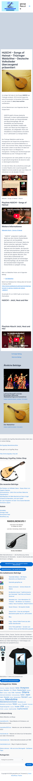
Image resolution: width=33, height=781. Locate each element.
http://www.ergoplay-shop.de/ (9, 454)
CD (11, 690)
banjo (17, 688)
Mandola (2, 699)
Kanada (6, 697)
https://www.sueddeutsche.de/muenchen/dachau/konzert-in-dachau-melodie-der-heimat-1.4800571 (16, 288)
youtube (19, 399)
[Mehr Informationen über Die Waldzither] (16, 413)
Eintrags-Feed (4, 512)
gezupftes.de (23, 6)
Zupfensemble (12, 709)
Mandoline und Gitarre (6, 704)
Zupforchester (22, 709)
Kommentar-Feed (5, 514)
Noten (15, 704)
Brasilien (6, 690)
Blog (10, 617)
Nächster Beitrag (16, 357)
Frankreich (18, 692)
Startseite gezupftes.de (15, 582)
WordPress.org (4, 516)
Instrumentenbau (16, 695)
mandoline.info (4, 721)
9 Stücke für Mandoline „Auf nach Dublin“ (12, 498)
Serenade (30, 704)
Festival (5, 692)
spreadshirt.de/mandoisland (10, 680)
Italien (22, 695)
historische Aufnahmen (5, 695)
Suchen (29, 764)
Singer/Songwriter (5, 706)
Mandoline (11, 699)
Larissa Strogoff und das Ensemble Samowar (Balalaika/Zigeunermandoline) (15, 395)
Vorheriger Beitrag (16, 354)
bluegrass (24, 688)
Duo (1, 692)
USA (22, 706)
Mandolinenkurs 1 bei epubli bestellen (13, 569)
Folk (13, 692)
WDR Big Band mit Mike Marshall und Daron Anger (14, 496)
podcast (19, 704)
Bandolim (12, 688)
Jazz (1, 697)
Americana (2, 688)
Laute (30, 697)
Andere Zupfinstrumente (10, 399)
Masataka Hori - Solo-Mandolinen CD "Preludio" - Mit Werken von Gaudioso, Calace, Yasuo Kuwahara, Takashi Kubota (21, 601)
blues (1, 690)
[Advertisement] (16, 30)
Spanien (12, 706)
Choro (14, 690)
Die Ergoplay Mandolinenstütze (9, 445)
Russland (24, 704)
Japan (27, 695)
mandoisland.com (5, 744)
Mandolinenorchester (8, 702)
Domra (28, 690)
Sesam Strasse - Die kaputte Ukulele (19, 607)
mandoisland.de (4, 740)
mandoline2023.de (5, 727)
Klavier (11, 697)
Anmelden (3, 510)
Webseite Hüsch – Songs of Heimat (12, 230)
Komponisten (17, 697)
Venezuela (27, 706)
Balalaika (7, 688)
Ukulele (17, 706)
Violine (1, 709)
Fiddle (9, 692)
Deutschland (21, 690)
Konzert (24, 697)
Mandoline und (22, 702)
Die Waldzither (9, 278)
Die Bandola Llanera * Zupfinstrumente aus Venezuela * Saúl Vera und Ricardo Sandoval (20, 594)
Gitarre (25, 692)
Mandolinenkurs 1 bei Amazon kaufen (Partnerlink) (16, 564)
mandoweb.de (4, 733)
